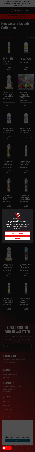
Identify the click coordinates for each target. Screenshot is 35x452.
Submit (17, 238)
